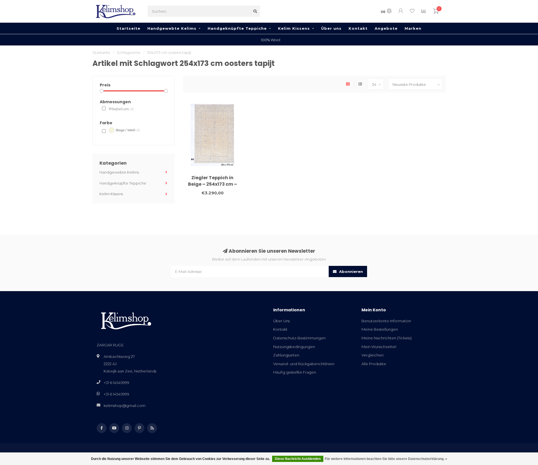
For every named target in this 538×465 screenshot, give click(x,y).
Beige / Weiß (128, 130)
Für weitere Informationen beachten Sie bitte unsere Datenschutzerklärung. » (386, 459)
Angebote (386, 28)
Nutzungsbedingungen (294, 346)
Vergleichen (372, 355)
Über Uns (281, 321)
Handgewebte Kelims (171, 28)
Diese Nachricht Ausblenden (298, 459)
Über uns (331, 28)
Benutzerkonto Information (386, 321)
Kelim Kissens (294, 28)
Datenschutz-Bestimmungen (299, 338)
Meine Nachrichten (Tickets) (386, 338)
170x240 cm (121, 109)
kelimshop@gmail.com (124, 405)
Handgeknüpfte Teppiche (237, 28)
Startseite (128, 28)
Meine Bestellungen (379, 329)
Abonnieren (350, 271)
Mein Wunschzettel (378, 346)
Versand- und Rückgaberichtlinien (303, 364)
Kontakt (358, 28)
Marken (413, 28)
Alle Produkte (373, 364)
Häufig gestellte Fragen (294, 372)
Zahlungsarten (286, 355)
